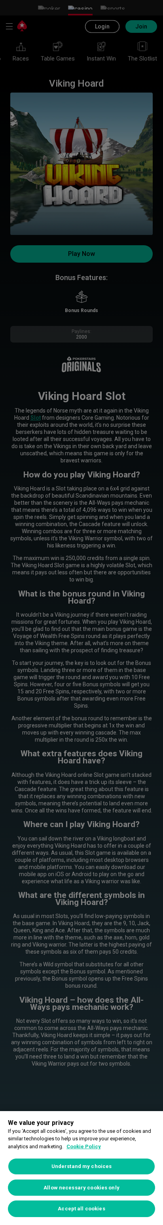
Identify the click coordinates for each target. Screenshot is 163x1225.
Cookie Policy (83, 1146)
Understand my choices (81, 1166)
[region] (81, 1168)
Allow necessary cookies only (81, 1188)
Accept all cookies (81, 1209)
